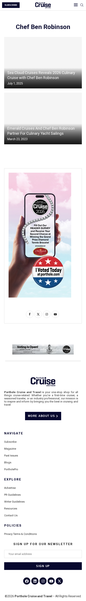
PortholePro (11, 469)
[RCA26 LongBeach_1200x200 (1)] (43, 346)
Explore (12, 479)
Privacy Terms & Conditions (20, 534)
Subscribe (10, 441)
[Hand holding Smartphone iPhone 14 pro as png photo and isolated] (40, 174)
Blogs (7, 462)
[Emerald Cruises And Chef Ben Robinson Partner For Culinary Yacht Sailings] (43, 118)
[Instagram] (43, 581)
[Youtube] (51, 581)
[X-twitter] (59, 581)
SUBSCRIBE (11, 5)
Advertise (10, 488)
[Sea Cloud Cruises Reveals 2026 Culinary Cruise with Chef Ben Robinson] (43, 62)
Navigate (13, 433)
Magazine (10, 448)
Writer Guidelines (14, 501)
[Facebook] (26, 581)
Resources (10, 508)
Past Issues (11, 455)
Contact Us (11, 515)
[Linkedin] (34, 581)
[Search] (82, 5)
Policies (13, 525)
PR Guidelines (12, 494)
